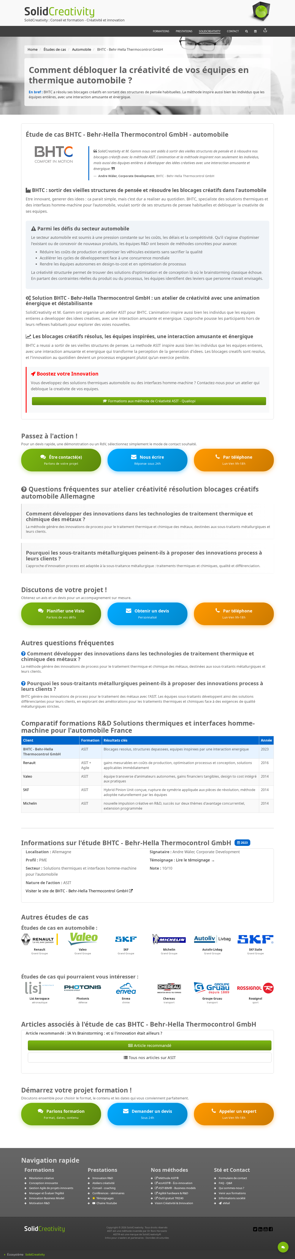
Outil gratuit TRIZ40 (170, 1198)
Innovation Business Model (46, 1198)
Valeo (27, 776)
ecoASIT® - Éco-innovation (175, 1183)
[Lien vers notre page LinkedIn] (260, 1229)
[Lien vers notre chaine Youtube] (265, 1229)
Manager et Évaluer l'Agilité (46, 1193)
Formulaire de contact (233, 1178)
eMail (226, 1203)
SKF (26, 789)
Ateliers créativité (103, 1183)
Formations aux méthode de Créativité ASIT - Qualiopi (151, 401)
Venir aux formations (232, 1193)
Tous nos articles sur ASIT (152, 1057)
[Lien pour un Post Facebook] (271, 1229)
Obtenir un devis (151, 613)
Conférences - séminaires (108, 1193)
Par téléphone (237, 460)
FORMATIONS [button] (161, 31)
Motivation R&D (39, 1203)
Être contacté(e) (63, 460)
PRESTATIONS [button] (184, 31)
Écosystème (26, 1254)
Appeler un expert (237, 1114)
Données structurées (157, 1237)
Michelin (30, 803)
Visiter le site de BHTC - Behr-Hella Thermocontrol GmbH (77, 890)
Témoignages (104, 1198)
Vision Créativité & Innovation (174, 1203)
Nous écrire (149, 460)
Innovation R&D (102, 1178)
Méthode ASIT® (168, 1178)
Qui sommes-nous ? (231, 1188)
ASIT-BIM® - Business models (177, 1188)
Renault (29, 762)
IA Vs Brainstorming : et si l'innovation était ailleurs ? (114, 1033)
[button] (246, 31)
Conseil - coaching (104, 1188)
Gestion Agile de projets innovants (51, 1188)
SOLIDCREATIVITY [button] (209, 31)
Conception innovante (43, 1183)
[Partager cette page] (265, 30)
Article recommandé (152, 1045)
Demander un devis (151, 1114)
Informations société (232, 1198)
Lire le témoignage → (195, 860)
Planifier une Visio (65, 613)
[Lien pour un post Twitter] (255, 1229)
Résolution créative (41, 1178)
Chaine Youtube (106, 1203)
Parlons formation (64, 1114)
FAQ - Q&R (225, 1183)
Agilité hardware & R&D (173, 1193)
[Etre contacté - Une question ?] (283, 1247)
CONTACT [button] (233, 31)
